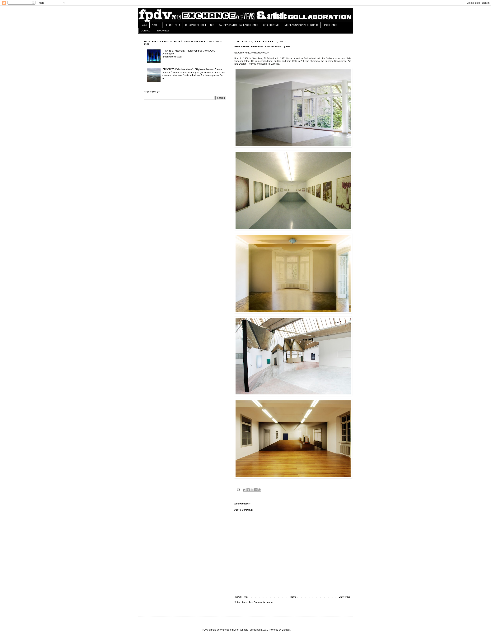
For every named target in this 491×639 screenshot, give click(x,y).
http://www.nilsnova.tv (257, 52)
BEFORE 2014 (172, 25)
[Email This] (245, 490)
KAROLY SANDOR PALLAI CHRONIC (238, 25)
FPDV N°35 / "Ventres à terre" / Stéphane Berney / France (192, 69)
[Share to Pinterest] (259, 490)
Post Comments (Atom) (261, 602)
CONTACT (146, 30)
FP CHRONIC (330, 25)
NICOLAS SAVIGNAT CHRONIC (301, 25)
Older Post (344, 596)
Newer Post (241, 596)
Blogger (286, 629)
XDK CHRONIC (271, 25)
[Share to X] (252, 490)
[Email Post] (238, 489)
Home (144, 25)
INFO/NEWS (163, 30)
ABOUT (156, 25)
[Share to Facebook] (256, 490)
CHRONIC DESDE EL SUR (199, 25)
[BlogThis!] (248, 490)
